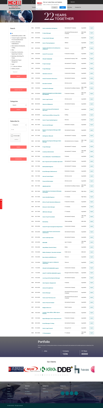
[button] (35, 375)
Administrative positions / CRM (18, 35)
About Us (9, 393)
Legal (13, 64)
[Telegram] (76, 393)
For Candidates (28, 393)
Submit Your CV (18, 89)
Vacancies (35, 7)
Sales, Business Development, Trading (18, 46)
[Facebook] (32, 2)
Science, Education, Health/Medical (16, 42)
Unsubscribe (18, 159)
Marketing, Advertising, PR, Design (18, 57)
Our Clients (9, 396)
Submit (18, 109)
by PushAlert (40, 9)
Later (54, 7)
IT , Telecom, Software (17, 66)
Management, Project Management (16, 61)
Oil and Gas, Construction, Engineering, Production (17, 53)
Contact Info (45, 391)
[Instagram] (67, 393)
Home (8, 391)
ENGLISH (73, 2)
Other (13, 49)
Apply (91, 27)
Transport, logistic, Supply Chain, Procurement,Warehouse (19, 38)
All (12, 33)
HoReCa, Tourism (15, 68)
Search (18, 76)
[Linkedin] (72, 393)
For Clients (27, 391)
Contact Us (78, 7)
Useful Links (68, 7)
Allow (62, 7)
